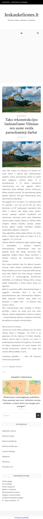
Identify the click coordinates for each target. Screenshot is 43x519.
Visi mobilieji (7, 484)
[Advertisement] (21, 59)
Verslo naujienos (8, 487)
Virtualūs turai (7, 467)
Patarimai (5, 461)
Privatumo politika (22, 517)
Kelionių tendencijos (10, 446)
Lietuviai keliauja (8, 451)
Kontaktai (6, 2)
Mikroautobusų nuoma (11, 492)
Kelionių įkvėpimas (9, 441)
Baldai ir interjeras (9, 489)
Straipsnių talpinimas (19, 2)
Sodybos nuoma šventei (11, 495)
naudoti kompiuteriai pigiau (12, 497)
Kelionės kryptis (8, 436)
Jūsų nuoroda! (10, 500)
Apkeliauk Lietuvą (9, 431)
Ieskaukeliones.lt (22, 14)
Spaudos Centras (15, 367)
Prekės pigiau (7, 481)
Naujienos (21, 116)
